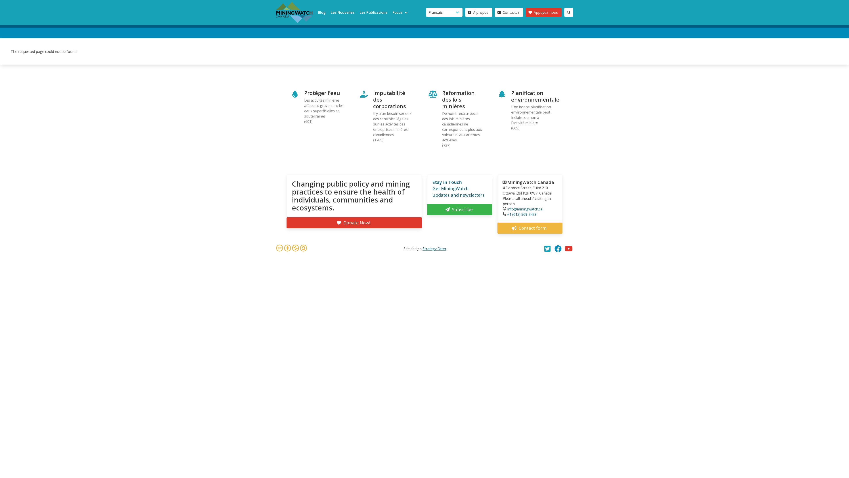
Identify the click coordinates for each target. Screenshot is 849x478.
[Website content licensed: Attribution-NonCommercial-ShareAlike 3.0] (291, 249)
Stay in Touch (447, 182)
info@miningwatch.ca (524, 209)
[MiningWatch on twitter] (547, 248)
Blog (321, 12)
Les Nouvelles (342, 12)
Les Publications (373, 12)
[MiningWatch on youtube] (568, 248)
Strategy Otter (434, 248)
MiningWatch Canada (530, 182)
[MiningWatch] (294, 12)
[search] (568, 12)
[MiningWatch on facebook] (558, 248)
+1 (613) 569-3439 (522, 214)
